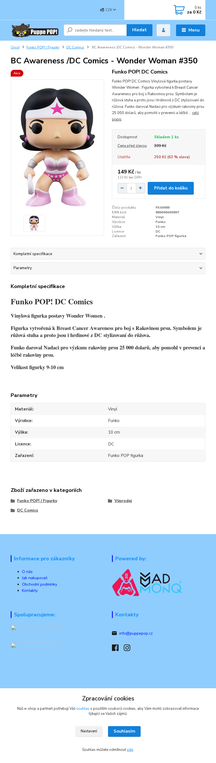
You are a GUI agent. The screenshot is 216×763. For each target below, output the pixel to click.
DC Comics (75, 47)
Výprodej (123, 500)
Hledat (139, 30)
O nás (27, 571)
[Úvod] (35, 30)
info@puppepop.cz (136, 633)
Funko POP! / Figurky (42, 47)
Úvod (15, 47)
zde (130, 749)
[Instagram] (130, 649)
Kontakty (30, 590)
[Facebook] (118, 649)
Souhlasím (124, 731)
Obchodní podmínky (39, 584)
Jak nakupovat (34, 578)
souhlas (82, 708)
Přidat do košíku (171, 188)
